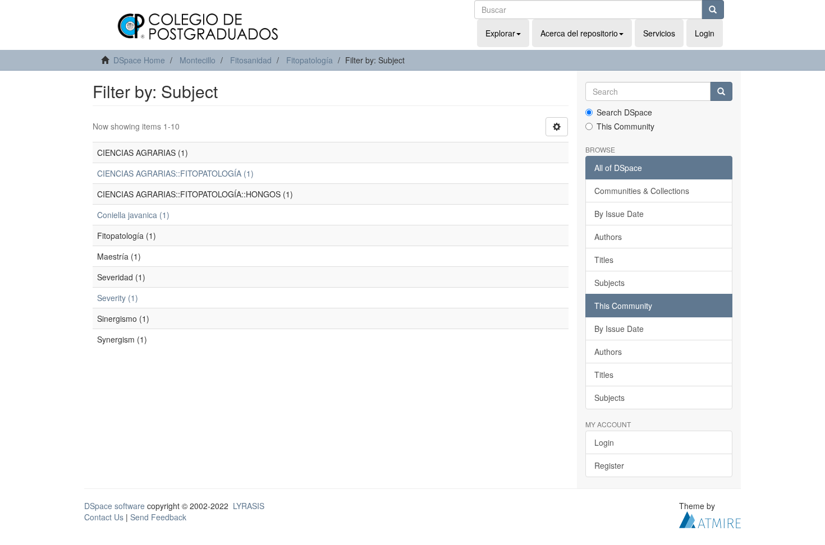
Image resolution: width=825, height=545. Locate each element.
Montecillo (198, 60)
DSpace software (114, 505)
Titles (603, 259)
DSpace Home (139, 60)
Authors (608, 236)
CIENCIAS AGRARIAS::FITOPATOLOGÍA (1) (175, 173)
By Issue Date (619, 213)
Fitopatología (309, 60)
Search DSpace (624, 112)
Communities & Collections (641, 190)
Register (609, 465)
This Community (625, 126)
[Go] (713, 9)
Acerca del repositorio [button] (579, 33)
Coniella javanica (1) (133, 214)
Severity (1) (117, 297)
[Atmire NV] (710, 518)
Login (604, 442)
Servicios (659, 33)
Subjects (609, 282)
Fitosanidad (251, 60)
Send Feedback (158, 517)
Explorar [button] (500, 33)
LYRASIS (248, 505)
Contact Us (103, 517)
